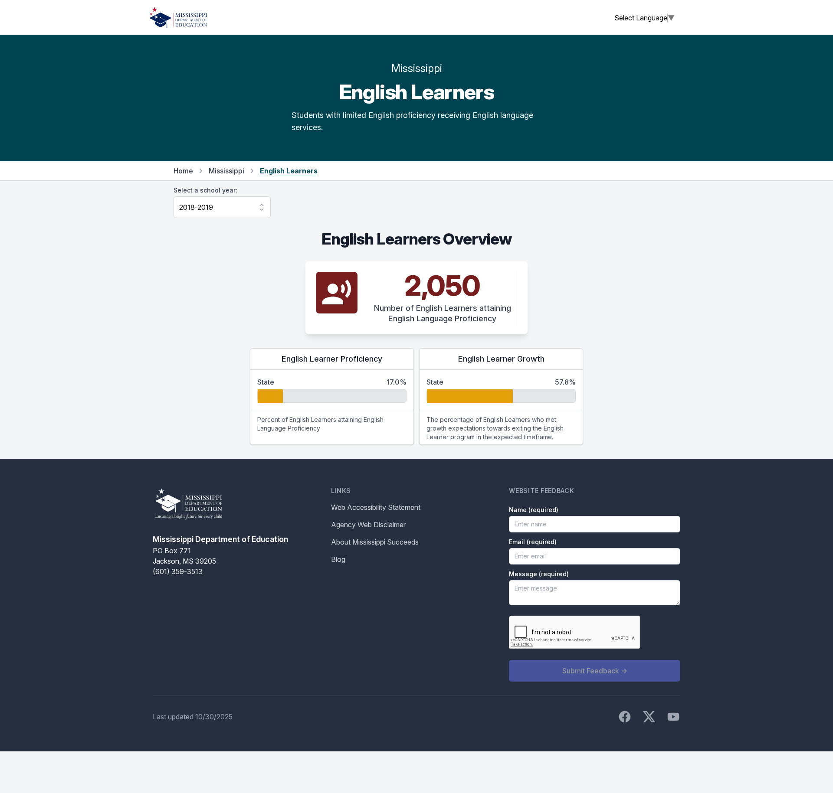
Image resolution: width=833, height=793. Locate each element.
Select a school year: (205, 190)
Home (183, 170)
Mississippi (226, 170)
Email (533, 541)
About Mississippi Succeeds (375, 542)
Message (539, 574)
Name (533, 509)
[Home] (178, 17)
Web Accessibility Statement (375, 507)
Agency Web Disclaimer (368, 524)
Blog (338, 559)
